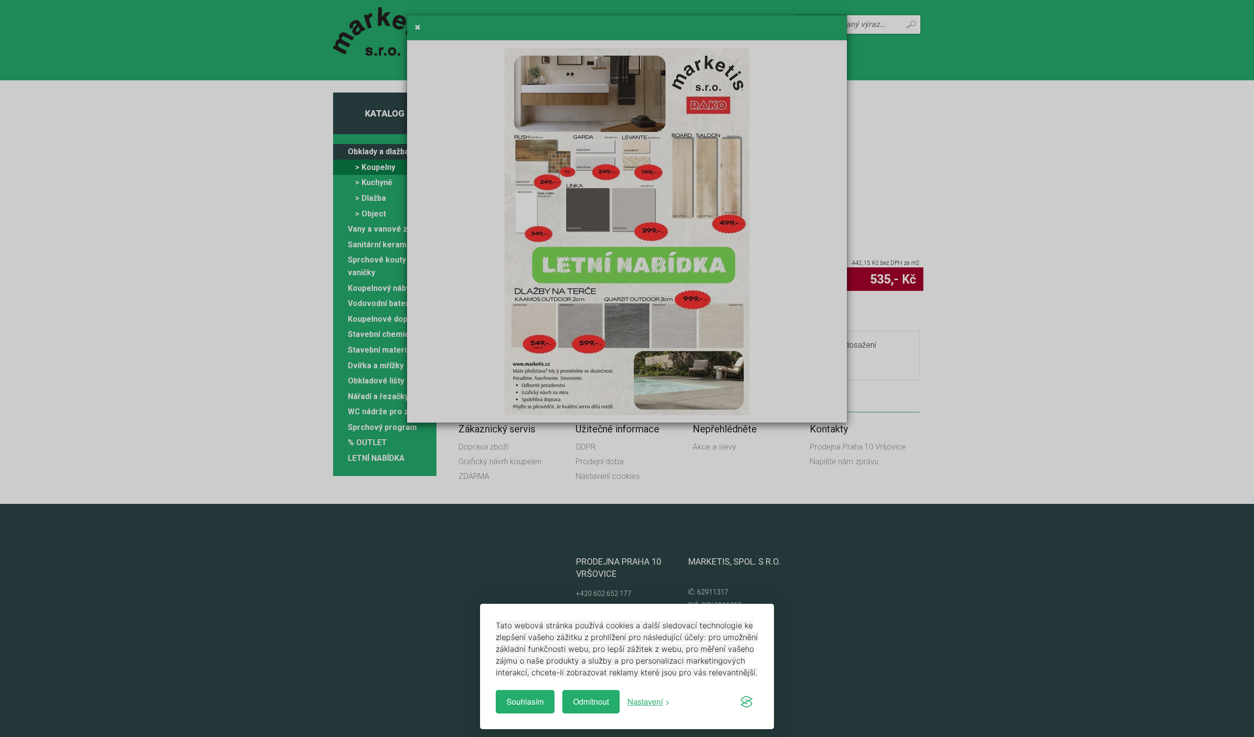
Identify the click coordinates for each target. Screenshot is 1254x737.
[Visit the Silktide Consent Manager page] (746, 701)
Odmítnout (591, 701)
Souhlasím (525, 701)
